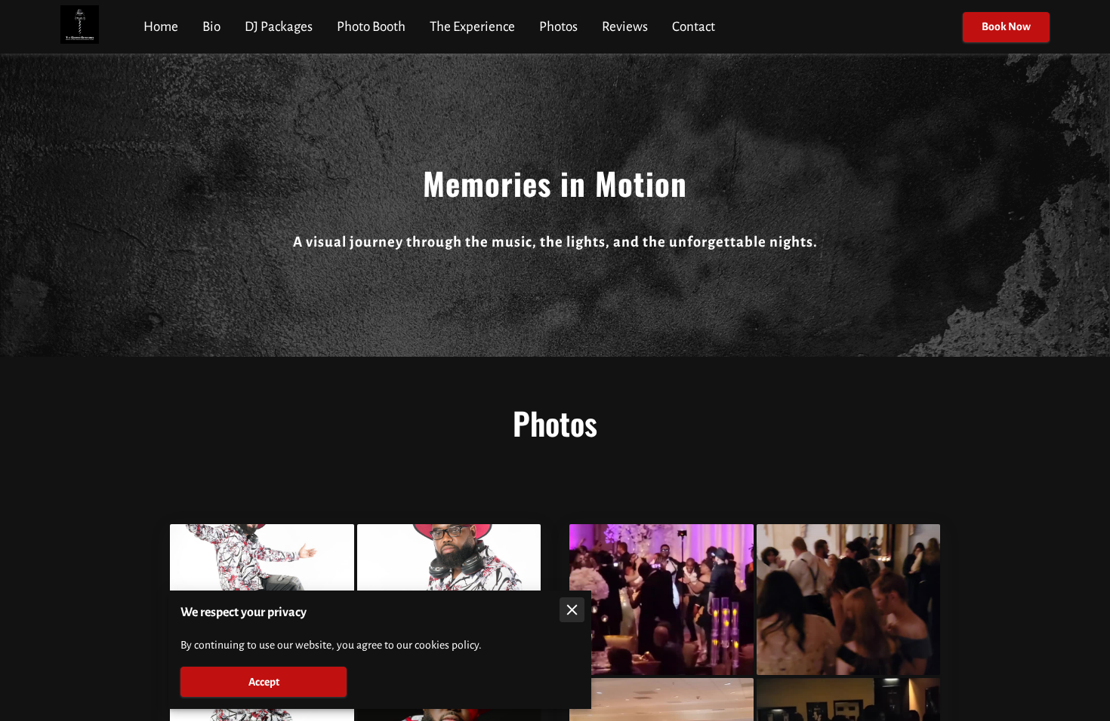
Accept (263, 682)
